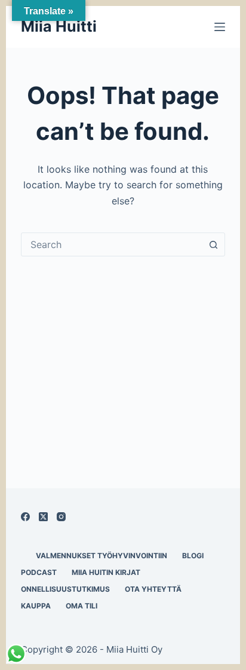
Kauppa (36, 605)
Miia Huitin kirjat (106, 572)
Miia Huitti (59, 26)
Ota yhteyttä (153, 589)
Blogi (193, 555)
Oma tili (81, 605)
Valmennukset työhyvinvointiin (101, 555)
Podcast (39, 572)
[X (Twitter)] (43, 516)
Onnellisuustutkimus (65, 589)
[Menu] (219, 27)
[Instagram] (61, 516)
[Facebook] (25, 516)
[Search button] (213, 244)
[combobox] (111, 244)
